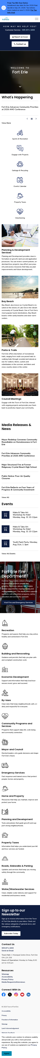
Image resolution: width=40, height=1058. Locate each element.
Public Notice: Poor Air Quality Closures (16, 477)
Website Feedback (8, 1033)
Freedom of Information (10, 1020)
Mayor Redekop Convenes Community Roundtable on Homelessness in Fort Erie (19, 442)
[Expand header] (36, 19)
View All (5, 497)
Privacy (4, 1015)
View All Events (8, 553)
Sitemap (5, 974)
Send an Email (8, 950)
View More (6, 123)
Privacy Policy (7, 979)
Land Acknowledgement (10, 1028)
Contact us (21, 44)
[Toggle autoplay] (31, 119)
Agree (6, 1053)
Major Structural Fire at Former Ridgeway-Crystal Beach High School (19, 466)
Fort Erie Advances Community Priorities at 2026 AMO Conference (20, 108)
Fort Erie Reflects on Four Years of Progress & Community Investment (18, 488)
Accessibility (7, 977)
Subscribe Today (11, 933)
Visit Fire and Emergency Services (18, 602)
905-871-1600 (28, 30)
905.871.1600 (8, 948)
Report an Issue (21, 37)
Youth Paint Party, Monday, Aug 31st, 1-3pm (25, 543)
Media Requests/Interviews (13, 982)
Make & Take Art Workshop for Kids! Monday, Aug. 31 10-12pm (25, 515)
